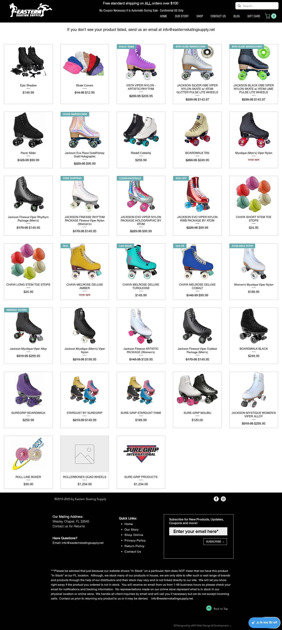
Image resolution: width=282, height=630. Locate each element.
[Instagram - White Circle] (223, 498)
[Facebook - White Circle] (216, 498)
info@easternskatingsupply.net (189, 29)
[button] (271, 16)
